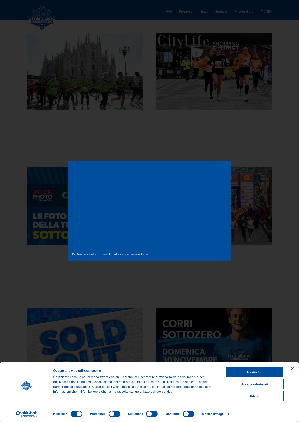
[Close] (224, 166)
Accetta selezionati (254, 384)
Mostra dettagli (213, 414)
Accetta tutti (254, 372)
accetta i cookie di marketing (105, 254)
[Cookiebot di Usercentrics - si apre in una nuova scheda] (26, 414)
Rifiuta (254, 396)
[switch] (114, 414)
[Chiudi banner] (292, 368)
